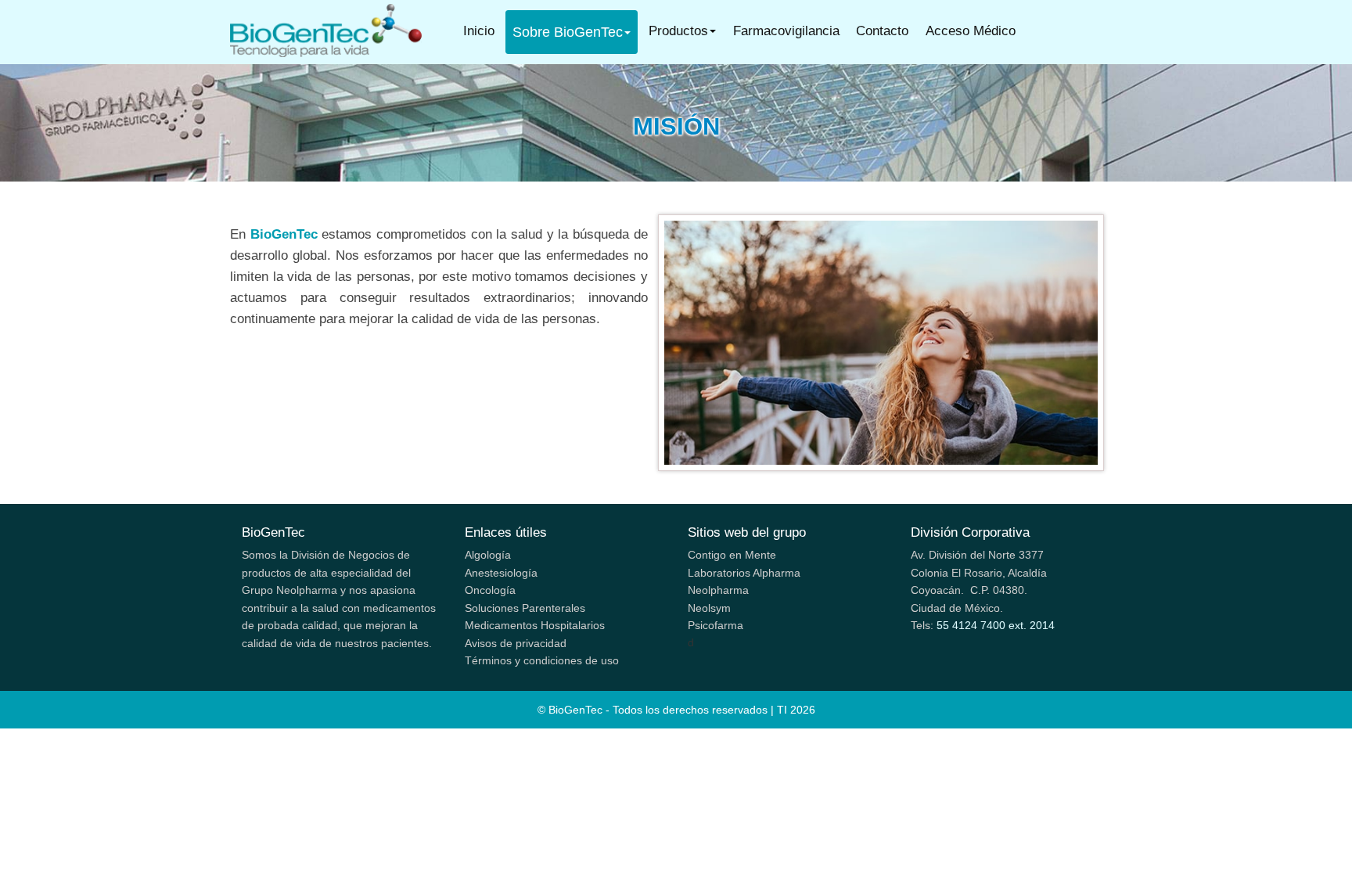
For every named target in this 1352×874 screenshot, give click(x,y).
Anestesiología (501, 572)
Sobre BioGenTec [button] (567, 32)
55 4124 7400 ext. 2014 (996, 625)
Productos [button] (678, 30)
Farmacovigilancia (786, 30)
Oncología (490, 590)
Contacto (882, 30)
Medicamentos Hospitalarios (535, 625)
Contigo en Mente (732, 554)
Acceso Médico (971, 30)
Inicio (482, 30)
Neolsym (709, 608)
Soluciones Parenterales (525, 608)
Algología (488, 554)
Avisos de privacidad (515, 643)
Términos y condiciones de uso (542, 660)
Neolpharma (718, 590)
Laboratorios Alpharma (744, 572)
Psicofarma (715, 625)
